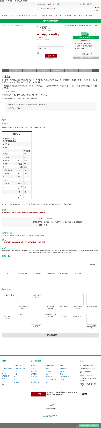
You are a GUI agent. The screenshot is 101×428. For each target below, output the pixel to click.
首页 (3, 25)
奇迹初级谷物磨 (92, 306)
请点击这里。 (52, 8)
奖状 (46, 382)
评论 (85, 70)
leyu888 (4, 15)
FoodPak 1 (9, 273)
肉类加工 (4, 373)
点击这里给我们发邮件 (86, 365)
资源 (46, 374)
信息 (39, 4)
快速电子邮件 (58, 204)
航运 (71, 70)
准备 (15, 374)
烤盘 (3, 379)
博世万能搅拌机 (64, 306)
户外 (15, 371)
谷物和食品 (5, 376)
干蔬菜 (13, 25)
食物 (7, 25)
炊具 (3, 381)
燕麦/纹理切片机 (78, 317)
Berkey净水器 (23, 315)
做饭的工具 (17, 366)
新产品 (62, 371)
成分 (29, 70)
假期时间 (34, 371)
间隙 (43, 4)
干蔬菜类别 (91, 264)
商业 (15, 377)
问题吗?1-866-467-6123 (86, 58)
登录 (32, 368)
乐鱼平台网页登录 (19, 368)
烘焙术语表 (48, 377)
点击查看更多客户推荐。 (50, 416)
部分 (54, 4)
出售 (47, 4)
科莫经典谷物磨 (9, 295)
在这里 (50, 252)
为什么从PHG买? (86, 41)
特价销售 (17, 382)
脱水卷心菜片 (64, 273)
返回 (32, 379)
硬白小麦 (64, 317)
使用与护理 (57, 70)
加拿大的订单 (65, 377)
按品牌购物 (63, 368)
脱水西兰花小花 (23, 273)
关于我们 (82, 4)
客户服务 (34, 366)
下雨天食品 (48, 31)
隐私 (61, 374)
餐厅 (3, 384)
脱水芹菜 (78, 273)
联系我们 (89, 4)
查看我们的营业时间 (86, 375)
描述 (15, 70)
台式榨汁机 (36, 326)
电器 (3, 366)
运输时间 (34, 377)
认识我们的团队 (50, 366)
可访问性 (62, 379)
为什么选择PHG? (50, 379)
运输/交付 (34, 374)
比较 (58, 4)
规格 (43, 70)
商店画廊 (48, 371)
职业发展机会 (35, 382)
